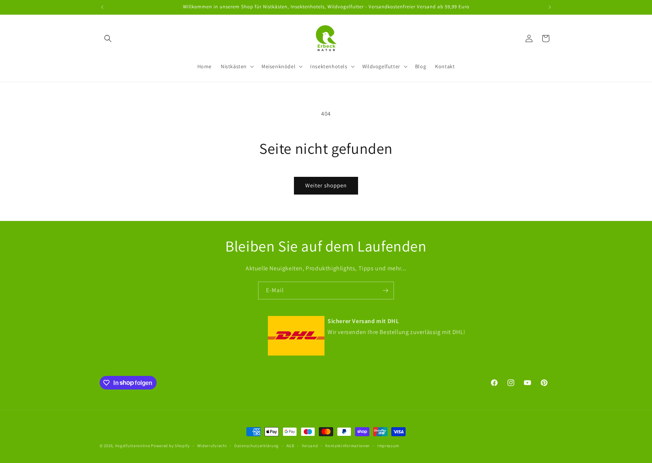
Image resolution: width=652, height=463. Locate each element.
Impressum (388, 445)
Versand (310, 445)
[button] (108, 38)
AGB (290, 445)
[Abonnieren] (385, 290)
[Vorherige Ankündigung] (102, 7)
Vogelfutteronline (132, 445)
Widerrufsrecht (212, 445)
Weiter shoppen (326, 185)
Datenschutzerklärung (256, 445)
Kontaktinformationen (347, 445)
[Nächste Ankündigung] (549, 7)
